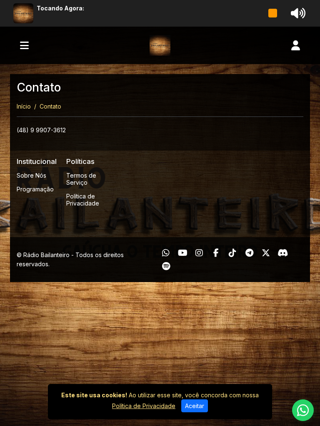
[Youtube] (183, 253)
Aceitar (194, 405)
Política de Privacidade (82, 200)
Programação (35, 189)
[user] (295, 45)
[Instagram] (199, 253)
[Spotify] (166, 266)
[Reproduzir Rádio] (273, 13)
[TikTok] (232, 253)
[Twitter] (266, 253)
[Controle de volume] (296, 13)
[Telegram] (249, 253)
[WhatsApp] (166, 253)
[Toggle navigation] (24, 45)
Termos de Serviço (81, 179)
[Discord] (283, 253)
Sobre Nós (31, 175)
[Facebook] (216, 253)
